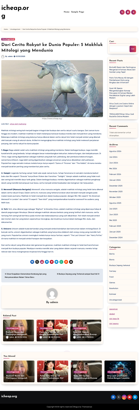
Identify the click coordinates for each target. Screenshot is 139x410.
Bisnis (111, 260)
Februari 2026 (115, 174)
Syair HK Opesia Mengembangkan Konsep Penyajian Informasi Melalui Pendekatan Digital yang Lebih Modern (122, 93)
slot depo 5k (114, 319)
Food (111, 277)
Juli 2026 (113, 157)
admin (10, 56)
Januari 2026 (115, 180)
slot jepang (113, 324)
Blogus (76, 407)
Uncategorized (8, 39)
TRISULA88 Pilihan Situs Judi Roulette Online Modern (121, 115)
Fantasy (112, 271)
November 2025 (116, 192)
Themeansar (87, 407)
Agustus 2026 (115, 151)
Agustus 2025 (115, 203)
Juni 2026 (113, 163)
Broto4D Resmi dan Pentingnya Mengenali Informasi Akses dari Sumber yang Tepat (122, 69)
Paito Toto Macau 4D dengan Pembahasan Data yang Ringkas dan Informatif (121, 80)
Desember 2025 (115, 186)
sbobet (112, 314)
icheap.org (9, 396)
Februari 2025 (115, 226)
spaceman (113, 309)
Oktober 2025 (115, 197)
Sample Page (77, 12)
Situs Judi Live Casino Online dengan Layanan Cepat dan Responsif (121, 106)
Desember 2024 (116, 238)
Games (112, 283)
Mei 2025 (113, 220)
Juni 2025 (113, 215)
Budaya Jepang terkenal (119, 265)
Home (67, 12)
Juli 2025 (113, 209)
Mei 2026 (113, 169)
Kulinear (112, 294)
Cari (111, 41)
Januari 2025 (115, 232)
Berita (111, 254)
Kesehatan (113, 288)
